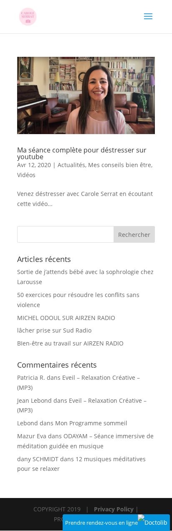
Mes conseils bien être (119, 165)
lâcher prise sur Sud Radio (54, 330)
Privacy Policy (114, 509)
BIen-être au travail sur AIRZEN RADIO (70, 343)
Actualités (71, 165)
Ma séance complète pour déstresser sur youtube (82, 153)
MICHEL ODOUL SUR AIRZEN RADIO (66, 318)
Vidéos (26, 175)
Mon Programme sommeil (91, 423)
